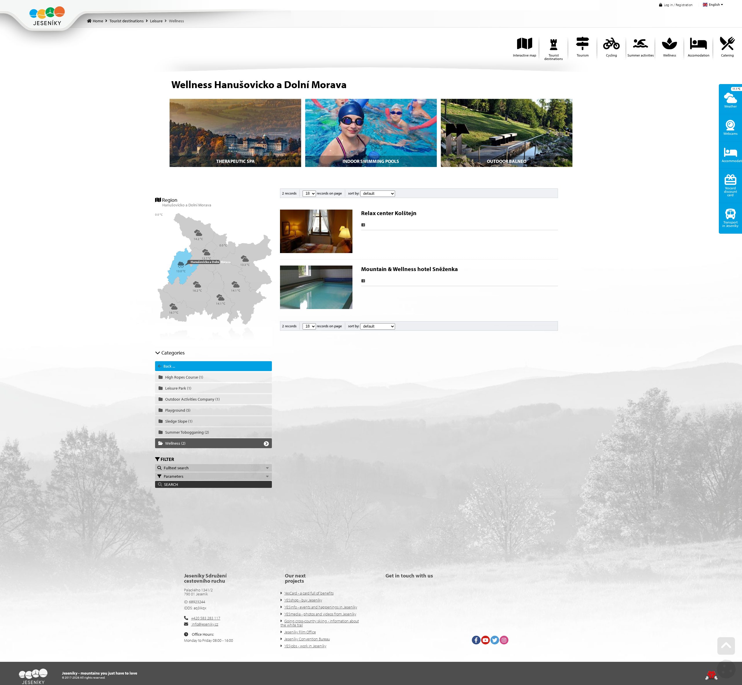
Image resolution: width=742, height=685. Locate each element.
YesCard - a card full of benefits (309, 593)
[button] (675, 5)
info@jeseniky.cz (204, 624)
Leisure (156, 21)
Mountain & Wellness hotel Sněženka (409, 268)
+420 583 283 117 (205, 618)
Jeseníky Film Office (300, 632)
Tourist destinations (127, 21)
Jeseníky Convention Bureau (307, 639)
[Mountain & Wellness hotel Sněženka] (316, 307)
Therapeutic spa (235, 161)
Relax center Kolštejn (389, 213)
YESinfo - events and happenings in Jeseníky (320, 607)
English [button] (714, 4)
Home (47, 16)
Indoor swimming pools (371, 161)
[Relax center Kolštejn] (316, 251)
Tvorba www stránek (711, 675)
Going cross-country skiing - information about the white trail (320, 623)
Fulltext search (175, 467)
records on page (329, 193)
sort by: (354, 193)
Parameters (172, 476)
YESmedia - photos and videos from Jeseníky (320, 614)
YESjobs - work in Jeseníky (305, 645)
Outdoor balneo (506, 161)
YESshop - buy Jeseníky (303, 600)
